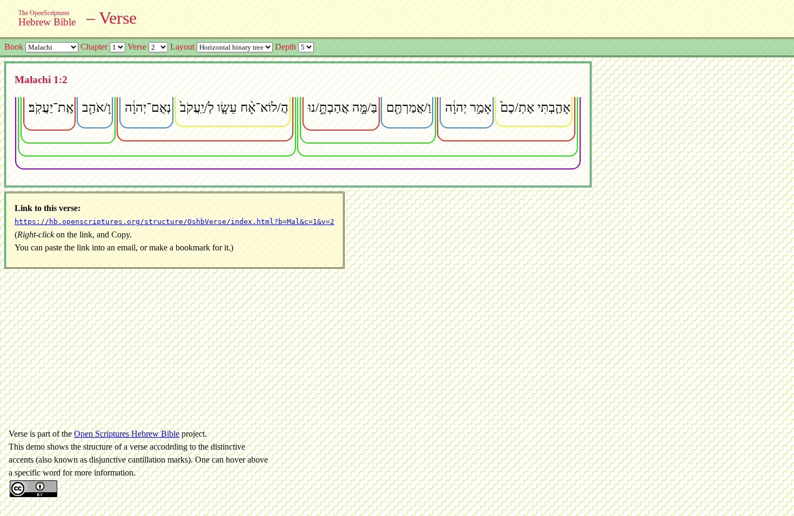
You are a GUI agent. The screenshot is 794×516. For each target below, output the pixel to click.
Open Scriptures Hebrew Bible (126, 433)
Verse (136, 46)
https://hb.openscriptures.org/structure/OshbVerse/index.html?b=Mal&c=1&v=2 (174, 222)
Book (13, 46)
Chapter (93, 46)
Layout (182, 46)
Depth (285, 46)
